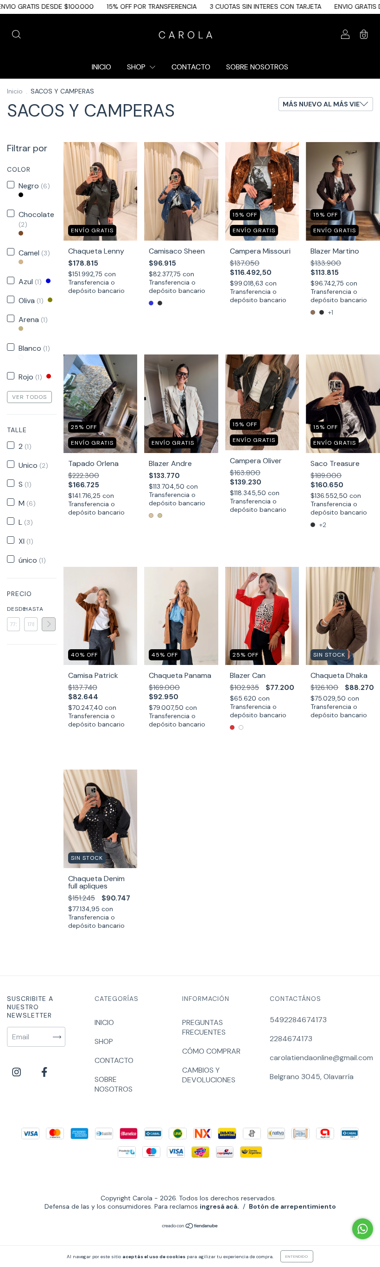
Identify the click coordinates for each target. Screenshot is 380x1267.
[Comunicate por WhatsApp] (362, 1228)
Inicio (15, 91)
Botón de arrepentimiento (292, 1206)
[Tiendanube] (190, 1226)
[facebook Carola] (44, 1072)
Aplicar (49, 624)
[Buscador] (16, 35)
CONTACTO (190, 67)
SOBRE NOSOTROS (257, 67)
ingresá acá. (219, 1206)
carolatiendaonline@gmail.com (321, 1057)
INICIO (101, 67)
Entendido (296, 1256)
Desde (13, 609)
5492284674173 (298, 1020)
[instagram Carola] (17, 1072)
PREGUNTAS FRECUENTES (204, 1027)
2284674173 (291, 1038)
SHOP (137, 67)
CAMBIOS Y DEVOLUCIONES (208, 1075)
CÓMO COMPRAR (211, 1051)
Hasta (30, 609)
